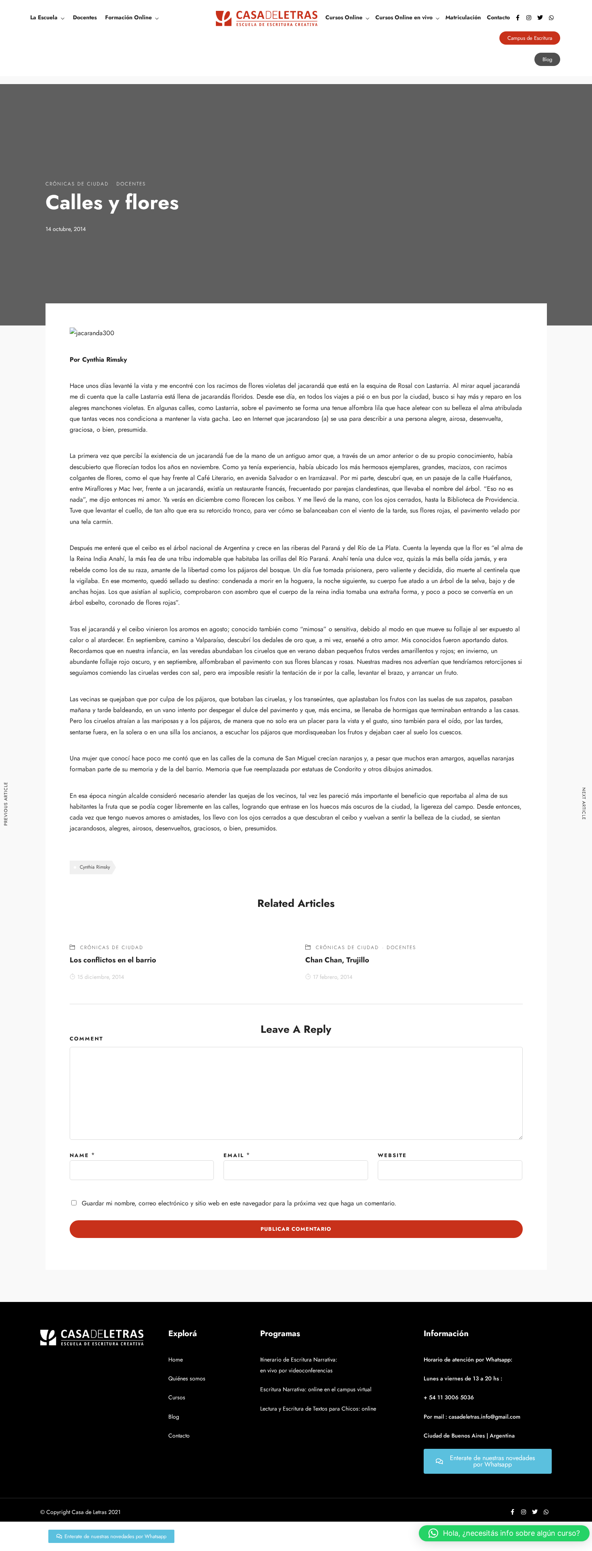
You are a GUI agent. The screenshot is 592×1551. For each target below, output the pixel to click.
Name (79, 1155)
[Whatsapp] (551, 17)
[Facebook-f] (517, 17)
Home (175, 1359)
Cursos (176, 1397)
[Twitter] (540, 17)
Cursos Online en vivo (404, 17)
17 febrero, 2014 (332, 977)
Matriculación (463, 17)
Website (392, 1155)
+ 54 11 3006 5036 (449, 1397)
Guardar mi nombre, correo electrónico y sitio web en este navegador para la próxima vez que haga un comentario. (239, 1203)
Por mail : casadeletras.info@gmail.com (472, 1417)
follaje (462, 629)
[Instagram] (528, 17)
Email (234, 1155)
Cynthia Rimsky (95, 867)
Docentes (85, 17)
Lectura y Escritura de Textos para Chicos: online (318, 1409)
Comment (86, 1038)
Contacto (498, 17)
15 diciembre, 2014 (100, 977)
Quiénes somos (186, 1378)
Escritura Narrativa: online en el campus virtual (315, 1389)
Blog (173, 1417)
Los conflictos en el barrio (113, 960)
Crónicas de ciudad (77, 183)
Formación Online (128, 17)
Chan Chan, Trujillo (337, 960)
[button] (504, 1533)
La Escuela (44, 17)
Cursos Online (343, 17)
